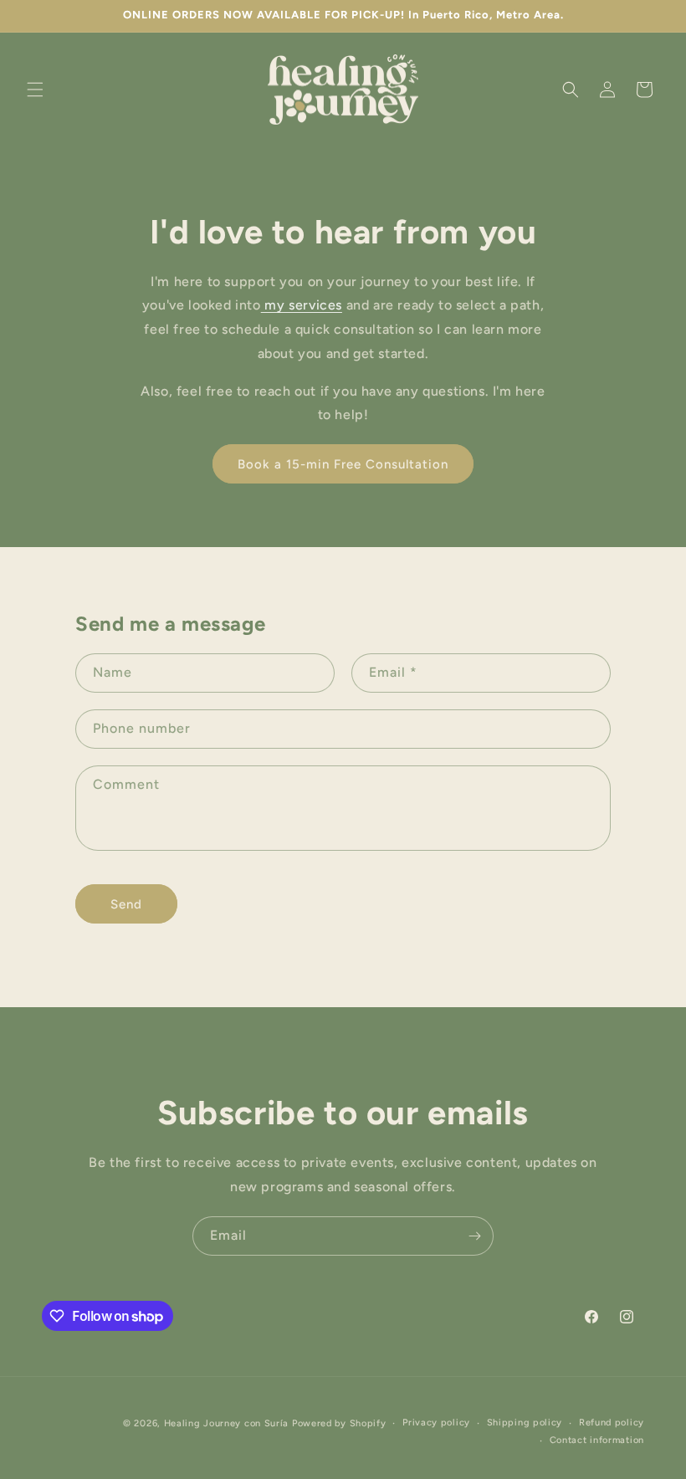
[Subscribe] (474, 1236)
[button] (35, 89)
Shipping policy (525, 1422)
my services (301, 305)
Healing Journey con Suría (226, 1423)
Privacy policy (436, 1422)
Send (126, 904)
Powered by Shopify (339, 1423)
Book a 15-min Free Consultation (343, 464)
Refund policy (611, 1422)
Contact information (597, 1440)
